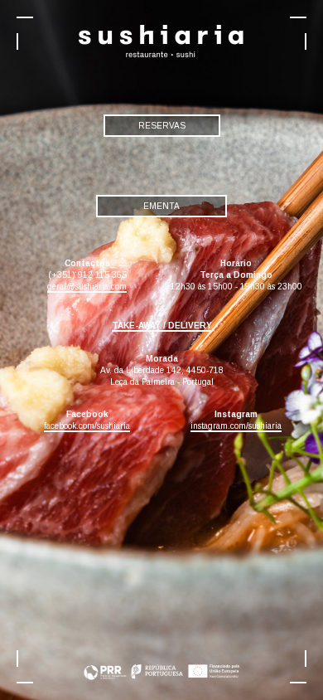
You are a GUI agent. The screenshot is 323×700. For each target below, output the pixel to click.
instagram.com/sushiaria (236, 425)
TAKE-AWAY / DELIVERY (162, 325)
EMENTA (161, 206)
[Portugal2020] (161, 637)
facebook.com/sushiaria (87, 425)
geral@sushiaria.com (87, 286)
